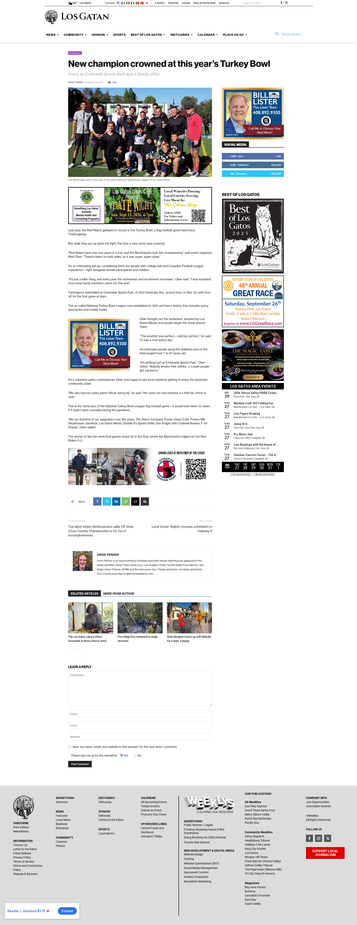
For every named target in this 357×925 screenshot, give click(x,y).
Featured (61, 815)
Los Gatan (251, 853)
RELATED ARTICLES (84, 594)
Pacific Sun (252, 822)
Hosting (189, 859)
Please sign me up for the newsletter (94, 755)
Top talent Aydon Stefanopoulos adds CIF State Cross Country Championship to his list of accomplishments (100, 531)
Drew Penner (75, 82)
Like (278, 156)
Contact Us (20, 845)
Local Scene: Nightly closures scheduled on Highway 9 (182, 529)
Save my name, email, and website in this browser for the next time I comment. (125, 747)
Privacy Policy (22, 857)
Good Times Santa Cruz (260, 810)
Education (62, 828)
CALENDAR (148, 798)
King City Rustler (255, 848)
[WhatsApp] (126, 501)
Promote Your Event (154, 814)
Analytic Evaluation (196, 876)
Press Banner (253, 861)
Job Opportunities (317, 802)
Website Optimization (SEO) (201, 863)
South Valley (253, 903)
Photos (60, 845)
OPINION (104, 811)
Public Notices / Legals (198, 825)
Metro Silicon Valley (257, 814)
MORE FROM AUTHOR (118, 594)
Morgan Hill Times (256, 857)
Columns (61, 841)
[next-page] (77, 649)
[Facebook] (281, 3)
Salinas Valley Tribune (259, 865)
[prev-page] (70, 649)
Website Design (193, 854)
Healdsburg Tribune (257, 840)
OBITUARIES (106, 798)
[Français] (123, 2)
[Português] (138, 2)
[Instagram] (286, 3)
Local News (63, 819)
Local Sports (106, 833)
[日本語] (147, 2)
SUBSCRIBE (21, 823)
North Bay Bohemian (258, 818)
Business (61, 824)
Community (75, 52)
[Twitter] (107, 501)
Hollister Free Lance (257, 844)
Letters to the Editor (111, 819)
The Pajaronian (254, 869)
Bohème (250, 891)
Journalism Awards (318, 806)
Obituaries (105, 802)
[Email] (135, 501)
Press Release (22, 853)
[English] (119, 2)
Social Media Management (201, 868)
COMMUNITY (64, 837)
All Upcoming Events (154, 802)
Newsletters (21, 831)
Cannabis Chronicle (257, 895)
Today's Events (150, 806)
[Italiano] (133, 2)
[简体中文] (142, 2)
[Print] (145, 501)
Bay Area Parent (255, 887)
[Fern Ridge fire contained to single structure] (140, 617)
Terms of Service (23, 861)
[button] (286, 34)
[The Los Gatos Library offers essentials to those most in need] (90, 617)
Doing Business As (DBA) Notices (205, 837)
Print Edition (21, 827)
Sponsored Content (196, 872)
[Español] (128, 2)
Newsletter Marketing (197, 881)
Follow (276, 164)
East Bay (250, 899)
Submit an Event (151, 810)
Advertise (62, 802)
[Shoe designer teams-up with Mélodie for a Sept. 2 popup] (189, 617)
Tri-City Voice (253, 873)
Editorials (104, 815)
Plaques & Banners (25, 874)
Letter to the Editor (25, 849)
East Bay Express (256, 806)
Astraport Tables (151, 836)
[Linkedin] (116, 501)
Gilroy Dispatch (254, 836)
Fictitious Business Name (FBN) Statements (204, 831)
